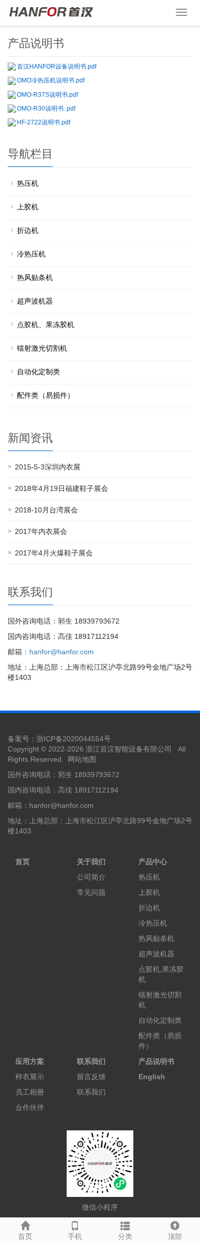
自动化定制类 (38, 372)
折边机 (27, 230)
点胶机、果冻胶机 (45, 324)
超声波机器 (35, 301)
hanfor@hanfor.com (61, 652)
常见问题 (91, 892)
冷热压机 (31, 254)
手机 (75, 1236)
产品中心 (152, 862)
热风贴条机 (35, 277)
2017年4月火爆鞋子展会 (54, 553)
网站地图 (82, 759)
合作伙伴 (29, 1107)
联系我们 (91, 1061)
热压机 (27, 183)
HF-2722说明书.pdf (43, 122)
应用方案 (29, 1061)
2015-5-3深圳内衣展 (48, 467)
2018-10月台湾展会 (46, 510)
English (151, 1077)
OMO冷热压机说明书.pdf (51, 80)
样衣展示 (29, 1077)
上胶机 (27, 207)
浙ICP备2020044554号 (73, 739)
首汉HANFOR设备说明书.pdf (56, 66)
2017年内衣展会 (41, 531)
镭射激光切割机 (42, 348)
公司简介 (91, 877)
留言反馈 (91, 1077)
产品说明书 (156, 1061)
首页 (25, 1236)
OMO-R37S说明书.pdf (47, 94)
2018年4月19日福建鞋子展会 (61, 488)
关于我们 (91, 862)
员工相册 (29, 1092)
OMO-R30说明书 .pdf (46, 108)
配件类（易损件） (45, 395)
